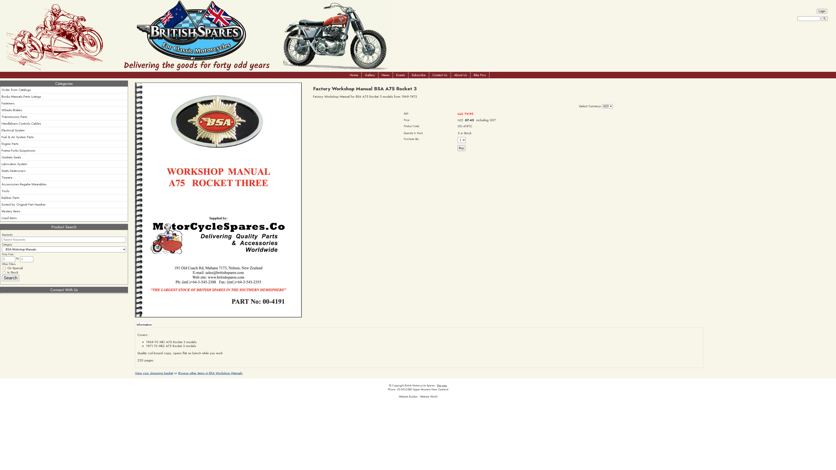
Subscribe (419, 75)
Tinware (7, 177)
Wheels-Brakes (12, 110)
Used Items (9, 218)
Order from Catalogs (16, 89)
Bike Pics (480, 75)
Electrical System (13, 130)
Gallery (370, 75)
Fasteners (8, 103)
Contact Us (439, 75)
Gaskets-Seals (11, 157)
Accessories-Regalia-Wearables (24, 184)
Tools (5, 191)
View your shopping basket (154, 373)
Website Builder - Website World (418, 397)
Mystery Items (11, 211)
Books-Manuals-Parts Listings (21, 96)
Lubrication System (14, 164)
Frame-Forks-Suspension (18, 150)
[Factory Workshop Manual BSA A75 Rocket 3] (218, 316)
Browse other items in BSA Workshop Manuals (210, 373)
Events (400, 75)
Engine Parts (10, 143)
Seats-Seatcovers (13, 170)
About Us (460, 75)
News (385, 75)
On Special (14, 268)
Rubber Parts (10, 197)
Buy (461, 148)
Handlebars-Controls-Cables (21, 123)
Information (144, 324)
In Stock (12, 272)
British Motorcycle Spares (420, 386)
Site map (442, 386)
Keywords (7, 235)
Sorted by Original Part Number (24, 204)
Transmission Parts (14, 116)
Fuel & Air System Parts (18, 137)
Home (354, 75)
